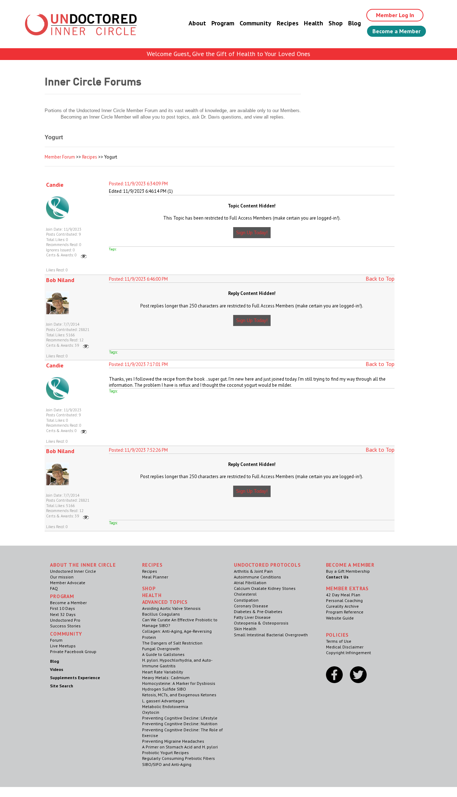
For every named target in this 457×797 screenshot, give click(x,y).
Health (313, 23)
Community (255, 23)
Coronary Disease (251, 605)
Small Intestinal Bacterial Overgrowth (271, 634)
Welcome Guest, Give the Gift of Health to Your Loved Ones (228, 54)
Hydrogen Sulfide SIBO (164, 689)
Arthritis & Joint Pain (253, 571)
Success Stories (65, 625)
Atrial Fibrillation (250, 582)
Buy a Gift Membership (348, 571)
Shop (335, 23)
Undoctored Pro (65, 620)
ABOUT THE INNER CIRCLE (83, 565)
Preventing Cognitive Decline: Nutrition (179, 723)
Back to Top (380, 278)
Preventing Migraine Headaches (173, 741)
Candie (55, 184)
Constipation (246, 600)
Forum (56, 640)
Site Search (61, 685)
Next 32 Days (63, 614)
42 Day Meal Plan (343, 594)
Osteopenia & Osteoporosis (261, 623)
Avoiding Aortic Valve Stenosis (171, 608)
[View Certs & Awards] (83, 254)
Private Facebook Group (73, 651)
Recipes (287, 23)
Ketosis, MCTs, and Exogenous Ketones (179, 694)
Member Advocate (67, 582)
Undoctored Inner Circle (73, 571)
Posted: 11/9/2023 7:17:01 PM (138, 364)
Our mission (62, 577)
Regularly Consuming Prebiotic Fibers (178, 758)
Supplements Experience (75, 677)
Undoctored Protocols (267, 565)
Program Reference (344, 612)
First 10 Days (62, 608)
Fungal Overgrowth (161, 648)
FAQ (54, 588)
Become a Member (396, 31)
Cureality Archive (342, 606)
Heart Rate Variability (162, 672)
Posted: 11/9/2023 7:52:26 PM (138, 450)
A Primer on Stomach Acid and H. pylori (180, 747)
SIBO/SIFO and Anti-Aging (166, 764)
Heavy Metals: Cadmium (166, 677)
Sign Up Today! (252, 232)
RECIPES (152, 565)
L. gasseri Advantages (163, 700)
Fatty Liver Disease (252, 617)
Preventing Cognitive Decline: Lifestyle (179, 718)
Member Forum (60, 157)
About (197, 23)
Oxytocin (150, 712)
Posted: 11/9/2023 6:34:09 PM (138, 184)
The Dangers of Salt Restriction (172, 643)
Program (222, 23)
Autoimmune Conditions (257, 577)
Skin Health (245, 628)
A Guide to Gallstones (163, 654)
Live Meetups (63, 645)
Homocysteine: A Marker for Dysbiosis (178, 683)
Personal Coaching (344, 600)
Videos (56, 669)
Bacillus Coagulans (161, 614)
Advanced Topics (165, 602)
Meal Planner (155, 577)
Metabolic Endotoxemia (165, 706)
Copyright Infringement (348, 652)
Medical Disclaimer (344, 647)
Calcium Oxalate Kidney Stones (265, 588)
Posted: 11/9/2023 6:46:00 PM (138, 279)
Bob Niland (60, 280)
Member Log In (395, 15)
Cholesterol (245, 594)
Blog (354, 23)
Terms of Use (338, 641)
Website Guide (340, 618)
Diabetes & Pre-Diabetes (258, 611)
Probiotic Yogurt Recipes (165, 752)
